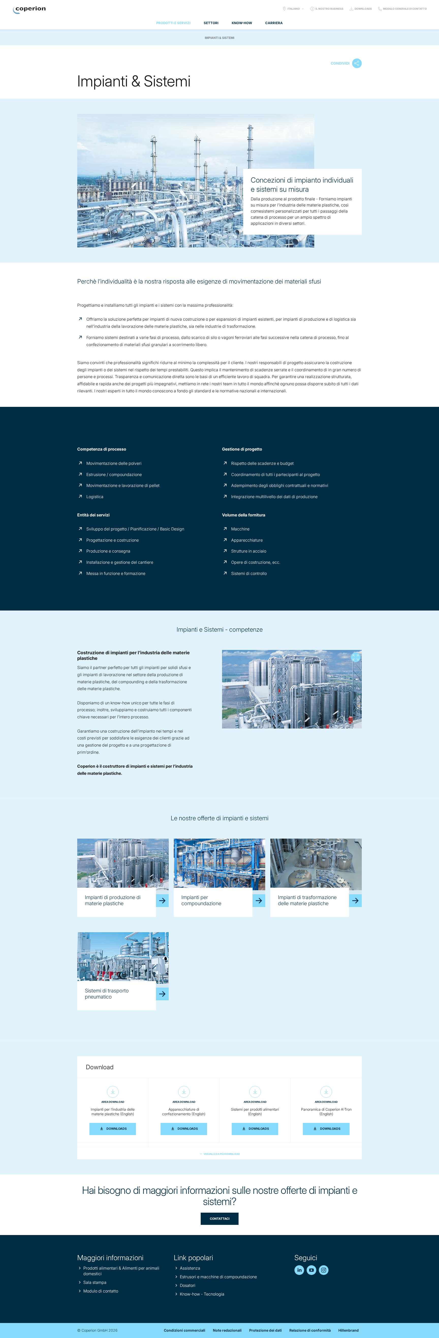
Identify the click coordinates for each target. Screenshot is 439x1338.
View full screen (355, 657)
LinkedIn (299, 1270)
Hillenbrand (348, 1330)
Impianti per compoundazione (201, 900)
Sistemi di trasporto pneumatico (107, 994)
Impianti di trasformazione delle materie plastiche (307, 900)
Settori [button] (211, 23)
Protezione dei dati (265, 1330)
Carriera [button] (274, 23)
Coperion (29, 10)
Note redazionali (227, 1330)
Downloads (363, 8)
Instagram (323, 1270)
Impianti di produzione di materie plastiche (112, 900)
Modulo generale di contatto (405, 8)
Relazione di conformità (310, 1330)
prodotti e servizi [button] (173, 23)
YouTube (311, 1270)
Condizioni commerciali (184, 1330)
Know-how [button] (242, 23)
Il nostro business (329, 8)
